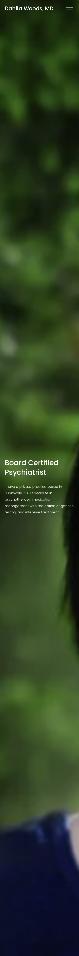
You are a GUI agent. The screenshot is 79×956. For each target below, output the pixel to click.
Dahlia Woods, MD (29, 8)
